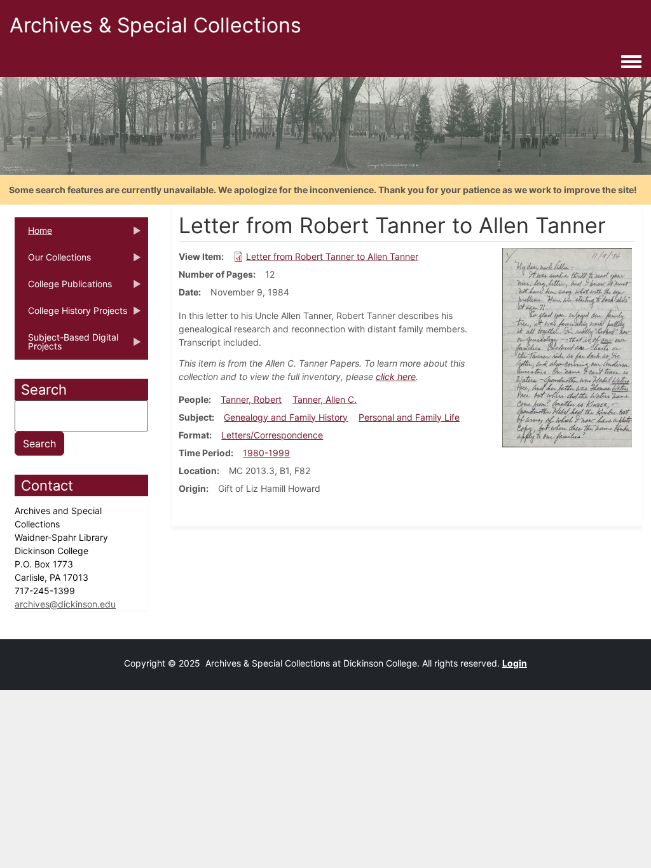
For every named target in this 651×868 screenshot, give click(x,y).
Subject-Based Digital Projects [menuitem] (66, 346)
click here (396, 376)
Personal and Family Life (409, 417)
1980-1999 (266, 452)
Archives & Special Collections (155, 25)
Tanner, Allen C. (324, 399)
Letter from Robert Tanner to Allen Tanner (332, 256)
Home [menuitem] (33, 234)
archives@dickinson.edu (65, 604)
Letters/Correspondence (272, 435)
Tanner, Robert (251, 399)
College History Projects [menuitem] (71, 314)
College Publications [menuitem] (63, 287)
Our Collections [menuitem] (53, 261)
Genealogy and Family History (286, 417)
